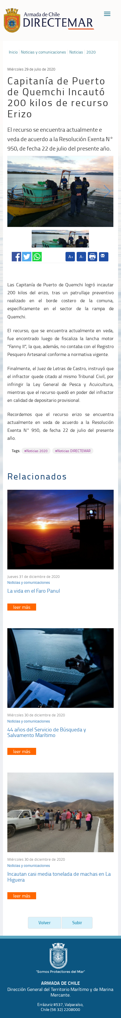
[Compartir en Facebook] (16, 255)
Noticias (76, 52)
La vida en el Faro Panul (33, 590)
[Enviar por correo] (103, 257)
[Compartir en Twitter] (26, 255)
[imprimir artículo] (92, 256)
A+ (70, 256)
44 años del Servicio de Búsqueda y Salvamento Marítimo (46, 732)
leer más (21, 607)
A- (81, 256)
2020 (91, 52)
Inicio (13, 52)
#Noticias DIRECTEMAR (72, 450)
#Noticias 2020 (36, 450)
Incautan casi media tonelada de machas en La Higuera (59, 876)
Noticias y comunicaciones (43, 52)
